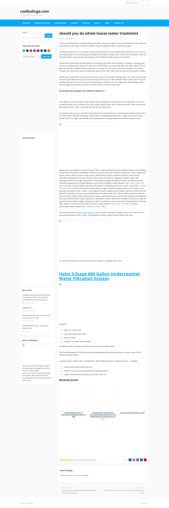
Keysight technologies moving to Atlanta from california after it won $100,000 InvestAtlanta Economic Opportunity (36, 297)
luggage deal (26, 308)
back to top (144, 503)
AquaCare (77, 113)
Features (26, 23)
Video (107, 23)
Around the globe (42, 23)
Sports (97, 23)
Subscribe (46, 56)
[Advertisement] (107, 12)
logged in (72, 475)
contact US (119, 23)
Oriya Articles (60, 23)
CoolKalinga (29, 503)
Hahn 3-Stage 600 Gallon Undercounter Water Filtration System (99, 276)
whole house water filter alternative (85, 460)
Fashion (74, 23)
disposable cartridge (86, 212)
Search (24, 32)
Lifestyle (86, 23)
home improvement (66, 460)
